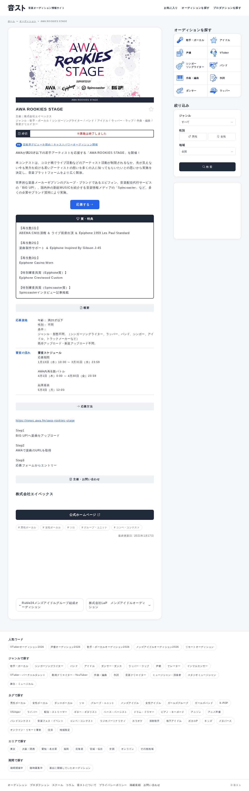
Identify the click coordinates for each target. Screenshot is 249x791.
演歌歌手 (154, 721)
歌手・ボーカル (39, 120)
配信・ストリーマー (56, 712)
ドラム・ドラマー (144, 712)
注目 (50, 730)
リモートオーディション (200, 647)
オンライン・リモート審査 (25, 730)
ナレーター (174, 666)
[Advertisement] (85, 568)
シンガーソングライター (67, 120)
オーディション (17, 785)
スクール (57, 785)
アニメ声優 (214, 712)
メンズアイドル (130, 703)
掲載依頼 (135, 785)
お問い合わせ (152, 785)
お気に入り (171, 7)
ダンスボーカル (63, 703)
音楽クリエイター (27, 124)
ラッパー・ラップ (122, 120)
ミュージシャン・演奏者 (167, 675)
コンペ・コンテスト (128, 527)
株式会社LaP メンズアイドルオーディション (120, 605)
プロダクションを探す (227, 7)
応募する (83, 204)
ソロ (72, 527)
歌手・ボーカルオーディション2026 (108, 647)
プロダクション (39, 785)
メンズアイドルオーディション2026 (157, 647)
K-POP (224, 703)
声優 (158, 666)
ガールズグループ (178, 703)
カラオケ (137, 721)
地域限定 (65, 730)
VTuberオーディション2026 (27, 647)
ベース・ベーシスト (115, 712)
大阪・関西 (28, 749)
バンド (90, 120)
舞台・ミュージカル (22, 684)
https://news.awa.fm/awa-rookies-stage (45, 420)
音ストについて (86, 785)
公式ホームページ (82, 514)
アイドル (102, 120)
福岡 (66, 749)
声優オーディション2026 (66, 647)
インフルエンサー (197, 666)
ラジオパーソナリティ (113, 721)
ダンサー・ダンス (111, 666)
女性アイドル (153, 703)
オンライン (127, 749)
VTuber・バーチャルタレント (27, 675)
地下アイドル (174, 721)
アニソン (196, 712)
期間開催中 (16, 768)
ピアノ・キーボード (172, 712)
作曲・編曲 (144, 120)
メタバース (225, 721)
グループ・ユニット (95, 527)
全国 (112, 749)
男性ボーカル (28, 527)
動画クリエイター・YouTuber (70, 675)
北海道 (79, 749)
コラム (70, 785)
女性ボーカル (53, 527)
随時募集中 (36, 768)
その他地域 (147, 749)
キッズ (208, 721)
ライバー (32, 712)
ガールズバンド (204, 703)
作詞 (116, 675)
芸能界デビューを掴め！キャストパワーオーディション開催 (60, 144)
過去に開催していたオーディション (70, 768)
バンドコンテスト (20, 721)
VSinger (15, 712)
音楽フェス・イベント (50, 721)
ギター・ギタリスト (85, 712)
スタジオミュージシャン (202, 675)
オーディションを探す (196, 7)
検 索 (208, 166)
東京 (13, 749)
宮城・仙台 (96, 749)
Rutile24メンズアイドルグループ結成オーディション (48, 605)
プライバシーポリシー (113, 785)
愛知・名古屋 (49, 749)
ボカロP (193, 721)
